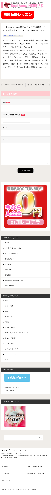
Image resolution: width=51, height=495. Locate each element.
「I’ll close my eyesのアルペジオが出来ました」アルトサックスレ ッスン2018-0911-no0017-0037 (15, 84)
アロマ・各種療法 (10, 338)
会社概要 (8, 275)
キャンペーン (9, 264)
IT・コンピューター (11, 354)
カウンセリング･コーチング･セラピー (17, 332)
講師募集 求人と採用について (14, 280)
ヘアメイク (8, 316)
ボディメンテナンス (11, 349)
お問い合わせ (9, 285)
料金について (9, 269)
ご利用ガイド (9, 259)
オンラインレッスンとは (13, 248)
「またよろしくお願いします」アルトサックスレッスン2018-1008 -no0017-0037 (38, 84)
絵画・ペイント (10, 306)
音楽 (6, 300)
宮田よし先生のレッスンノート (13, 35)
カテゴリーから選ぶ (11, 253)
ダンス (7, 359)
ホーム (7, 242)
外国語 (7, 322)
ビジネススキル (10, 327)
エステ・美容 (9, 343)
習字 (6, 311)
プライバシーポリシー (34, 466)
